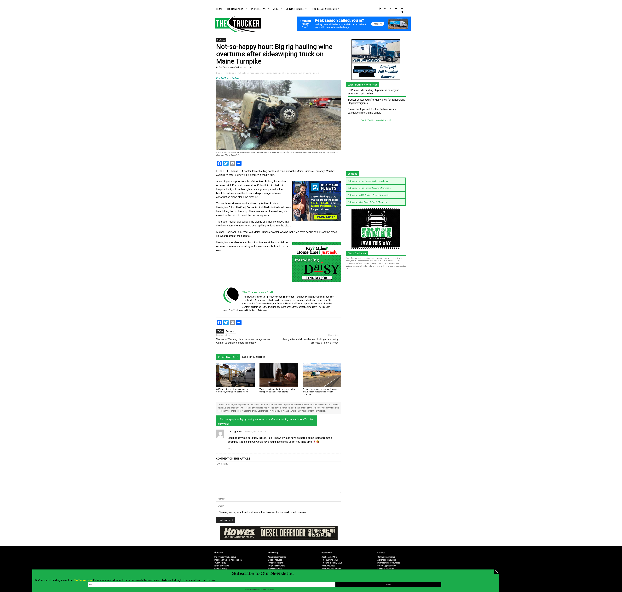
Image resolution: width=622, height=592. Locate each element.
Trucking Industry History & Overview (338, 561)
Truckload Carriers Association (228, 549)
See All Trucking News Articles (374, 120)
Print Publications (275, 552)
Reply (230, 449)
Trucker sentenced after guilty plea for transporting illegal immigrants (277, 390)
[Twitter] (389, 8)
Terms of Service (221, 555)
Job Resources (295, 9)
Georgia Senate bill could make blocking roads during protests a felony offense (310, 341)
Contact (381, 542)
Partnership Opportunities (388, 552)
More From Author (253, 357)
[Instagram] (384, 8)
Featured (230, 331)
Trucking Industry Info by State (335, 564)
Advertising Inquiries (277, 546)
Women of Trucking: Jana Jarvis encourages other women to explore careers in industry (243, 341)
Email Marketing (275, 558)
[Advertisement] (375, 148)
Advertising (273, 542)
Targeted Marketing (276, 555)
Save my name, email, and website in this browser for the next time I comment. (263, 512)
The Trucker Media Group (225, 546)
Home (219, 9)
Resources (327, 542)
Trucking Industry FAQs (332, 552)
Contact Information (386, 546)
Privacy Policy (220, 552)
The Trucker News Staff (228, 67)
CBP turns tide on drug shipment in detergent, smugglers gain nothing (232, 390)
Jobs (276, 9)
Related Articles (228, 357)
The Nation (221, 40)
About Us (218, 542)
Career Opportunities (386, 555)
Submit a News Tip (385, 558)
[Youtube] (395, 8)
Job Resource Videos (331, 558)
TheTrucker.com (83, 580)
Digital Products (275, 549)
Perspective (258, 9)
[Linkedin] (400, 8)
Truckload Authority (324, 9)
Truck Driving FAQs (330, 549)
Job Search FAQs (329, 546)
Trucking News (235, 9)
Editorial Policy (220, 558)
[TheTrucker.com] (236, 24)
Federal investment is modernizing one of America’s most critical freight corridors (321, 392)
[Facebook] (378, 8)
